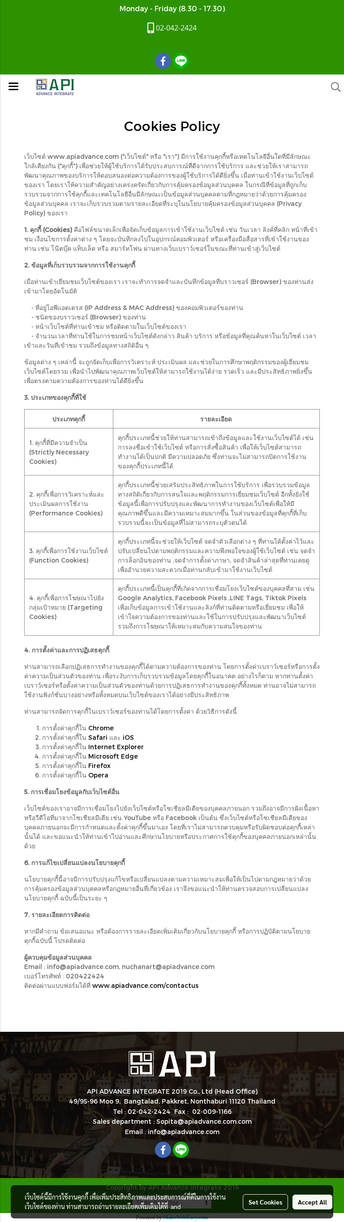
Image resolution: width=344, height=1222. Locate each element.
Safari (98, 737)
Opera (98, 775)
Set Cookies (265, 1202)
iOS (128, 737)
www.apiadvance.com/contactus (145, 985)
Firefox (99, 765)
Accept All (312, 1202)
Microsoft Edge (113, 756)
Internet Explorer (116, 747)
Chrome (101, 728)
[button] (333, 87)
